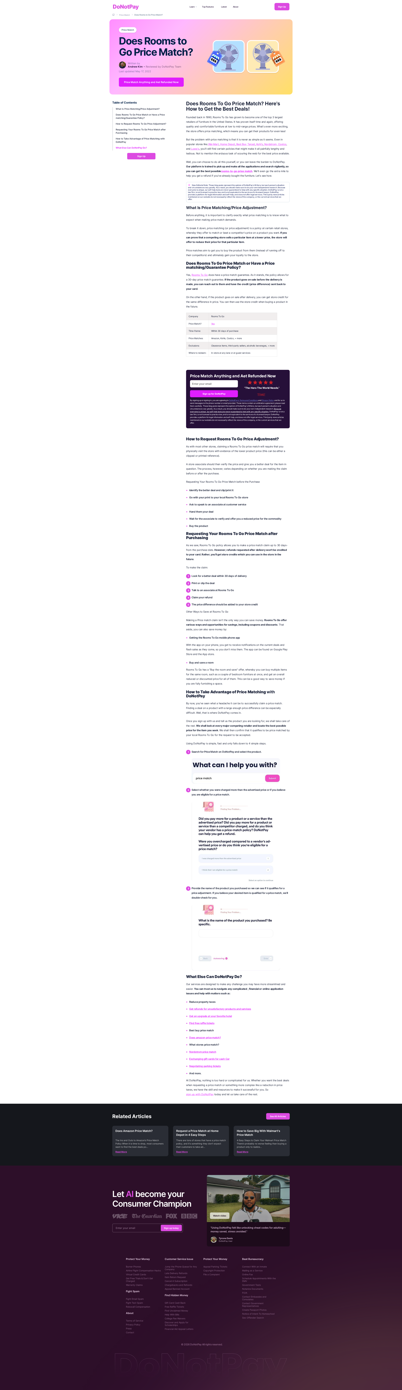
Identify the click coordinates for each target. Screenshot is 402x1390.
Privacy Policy (268, 400)
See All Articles (278, 1116)
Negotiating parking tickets (205, 1066)
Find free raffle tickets (201, 1023)
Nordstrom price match (202, 1051)
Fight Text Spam (134, 1302)
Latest (224, 6)
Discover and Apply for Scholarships (176, 1323)
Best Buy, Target (245, 144)
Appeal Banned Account (177, 1289)
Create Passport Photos (254, 1310)
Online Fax (247, 1274)
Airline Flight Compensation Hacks (143, 1270)
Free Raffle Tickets (174, 1306)
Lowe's (194, 148)
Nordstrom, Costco (274, 144)
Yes (213, 323)
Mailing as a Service (252, 1270)
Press (129, 1328)
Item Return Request (175, 1277)
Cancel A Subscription (176, 1281)
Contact (130, 1332)
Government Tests (251, 1285)
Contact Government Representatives (252, 1304)
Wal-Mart (213, 144)
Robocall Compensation (138, 1306)
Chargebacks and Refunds (178, 1285)
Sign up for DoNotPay (214, 393)
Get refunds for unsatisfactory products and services (220, 1008)
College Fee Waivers (175, 1318)
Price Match (128, 30)
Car (227, 1058)
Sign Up (282, 6)
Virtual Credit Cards (136, 1274)
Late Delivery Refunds (176, 1273)
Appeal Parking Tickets (215, 1266)
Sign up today (171, 1228)
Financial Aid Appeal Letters (179, 1329)
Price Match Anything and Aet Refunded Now (151, 82)
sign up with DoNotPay (200, 1094)
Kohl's (259, 144)
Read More (121, 1151)
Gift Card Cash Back (175, 1302)
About (235, 6)
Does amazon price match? (205, 1037)
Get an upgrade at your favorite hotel (210, 1016)
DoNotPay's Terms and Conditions (243, 400)
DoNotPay (126, 6)
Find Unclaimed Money (176, 1310)
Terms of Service (134, 1320)
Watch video (219, 1215)
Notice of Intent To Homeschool (258, 1313)
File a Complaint (211, 1274)
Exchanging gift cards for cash (207, 1058)
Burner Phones (133, 1266)
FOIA (244, 1292)
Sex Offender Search (253, 1317)
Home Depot (227, 144)
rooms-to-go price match (236, 171)
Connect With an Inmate (254, 1266)
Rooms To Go (200, 274)
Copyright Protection (214, 1270)
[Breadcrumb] (113, 14)
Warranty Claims (134, 1285)
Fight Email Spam (135, 1299)
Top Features (208, 6)
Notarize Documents (252, 1289)
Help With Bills (172, 1314)
